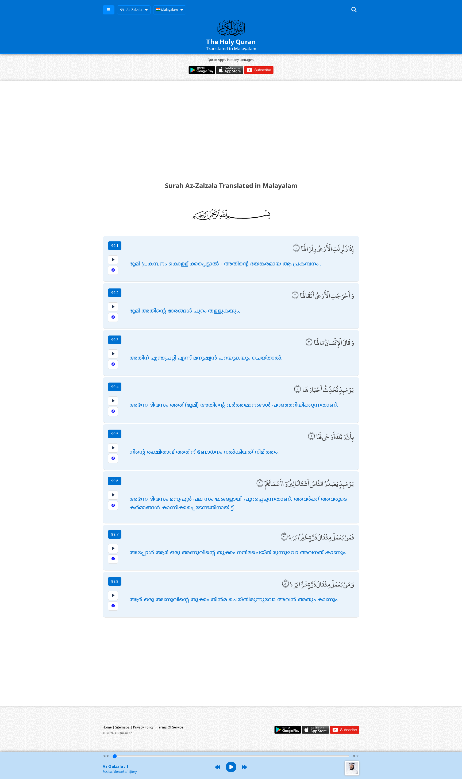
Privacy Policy (143, 727)
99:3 (114, 339)
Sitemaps (122, 727)
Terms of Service (170, 727)
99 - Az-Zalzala (131, 9)
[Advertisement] (231, 126)
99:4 (114, 386)
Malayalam (169, 9)
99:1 (114, 245)
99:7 (114, 534)
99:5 (114, 433)
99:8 (114, 581)
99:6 (114, 480)
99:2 (114, 292)
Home (107, 727)
